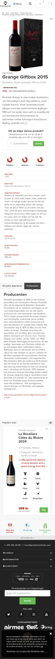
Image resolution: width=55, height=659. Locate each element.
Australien (7, 82)
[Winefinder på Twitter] (9, 614)
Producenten (32, 286)
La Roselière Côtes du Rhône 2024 (30, 437)
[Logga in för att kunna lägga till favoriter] (51, 19)
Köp (44, 510)
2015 (6, 176)
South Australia (22, 82)
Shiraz (28, 186)
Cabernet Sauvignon (14, 186)
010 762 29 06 (13, 545)
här (41, 646)
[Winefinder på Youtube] (46, 614)
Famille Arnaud (26, 430)
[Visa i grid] (50, 423)
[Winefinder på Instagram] (34, 614)
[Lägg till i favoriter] (48, 428)
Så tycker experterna (12, 286)
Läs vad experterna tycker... (22, 91)
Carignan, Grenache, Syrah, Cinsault (32, 454)
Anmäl (38, 143)
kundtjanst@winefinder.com (37, 545)
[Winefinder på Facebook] (21, 614)
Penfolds (7, 73)
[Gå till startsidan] (5, 3)
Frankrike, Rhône (30, 447)
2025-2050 (9, 238)
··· (26, 123)
